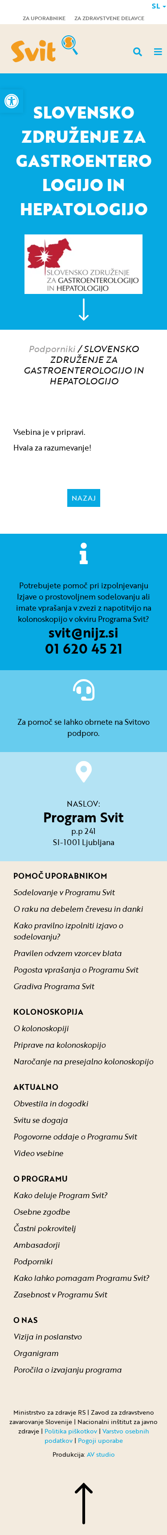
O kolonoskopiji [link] (41, 1028)
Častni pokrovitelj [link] (44, 1228)
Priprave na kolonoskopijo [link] (59, 1044)
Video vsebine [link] (38, 1153)
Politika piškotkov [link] (71, 1431)
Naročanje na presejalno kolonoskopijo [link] (83, 1061)
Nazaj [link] (84, 498)
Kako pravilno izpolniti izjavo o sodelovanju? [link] (68, 931)
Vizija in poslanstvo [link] (47, 1336)
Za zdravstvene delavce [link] (109, 18)
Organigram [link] (35, 1353)
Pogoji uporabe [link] (100, 1440)
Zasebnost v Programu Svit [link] (60, 1294)
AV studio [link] (101, 1454)
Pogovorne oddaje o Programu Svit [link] (75, 1136)
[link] (11, 101)
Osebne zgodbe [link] (41, 1211)
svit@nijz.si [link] (83, 632)
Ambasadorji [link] (36, 1244)
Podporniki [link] (52, 348)
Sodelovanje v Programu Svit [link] (63, 892)
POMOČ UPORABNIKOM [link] (60, 875)
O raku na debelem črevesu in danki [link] (78, 908)
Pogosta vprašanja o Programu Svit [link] (75, 969)
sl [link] (157, 5)
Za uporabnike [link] (44, 18)
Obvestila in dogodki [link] (50, 1103)
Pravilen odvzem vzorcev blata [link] (67, 953)
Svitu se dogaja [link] (40, 1120)
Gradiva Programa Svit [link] (53, 986)
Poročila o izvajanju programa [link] (67, 1369)
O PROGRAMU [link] (40, 1178)
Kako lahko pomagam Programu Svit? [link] (81, 1278)
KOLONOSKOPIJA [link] (48, 1011)
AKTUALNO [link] (35, 1087)
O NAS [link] (25, 1320)
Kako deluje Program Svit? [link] (60, 1195)
